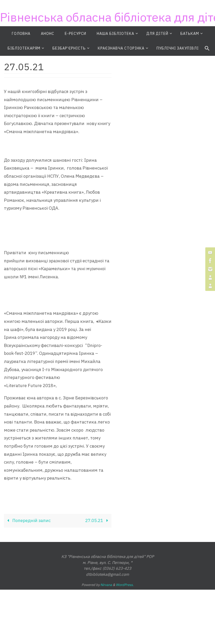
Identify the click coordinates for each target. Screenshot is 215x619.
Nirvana (106, 585)
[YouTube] (209, 252)
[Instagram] (209, 269)
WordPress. (125, 585)
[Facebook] (209, 261)
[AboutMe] (209, 278)
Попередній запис (31, 520)
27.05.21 (94, 520)
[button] (207, 48)
